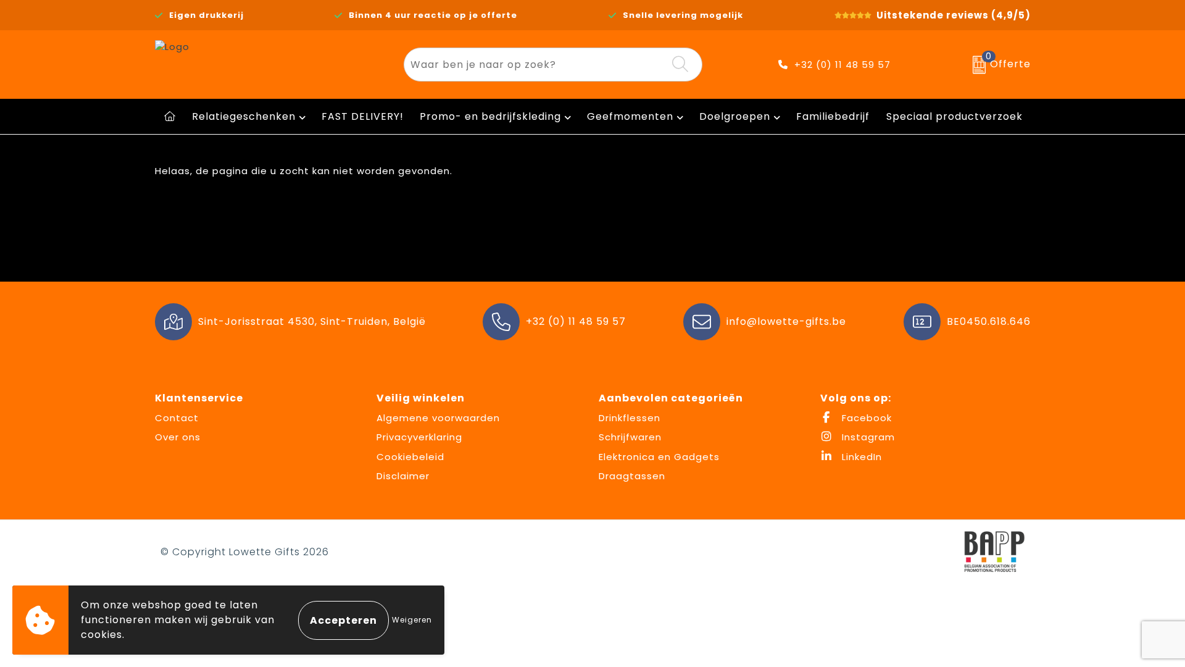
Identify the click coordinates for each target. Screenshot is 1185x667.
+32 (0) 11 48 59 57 (842, 64)
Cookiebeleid (410, 456)
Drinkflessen (629, 417)
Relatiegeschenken (244, 116)
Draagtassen (632, 475)
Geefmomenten (630, 116)
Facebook (865, 417)
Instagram (867, 436)
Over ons (178, 436)
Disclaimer (403, 475)
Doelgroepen (734, 116)
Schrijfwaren (630, 436)
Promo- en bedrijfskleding (490, 116)
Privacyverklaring (419, 436)
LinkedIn (860, 456)
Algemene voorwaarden (438, 417)
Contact (177, 417)
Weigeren (412, 620)
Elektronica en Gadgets (659, 456)
